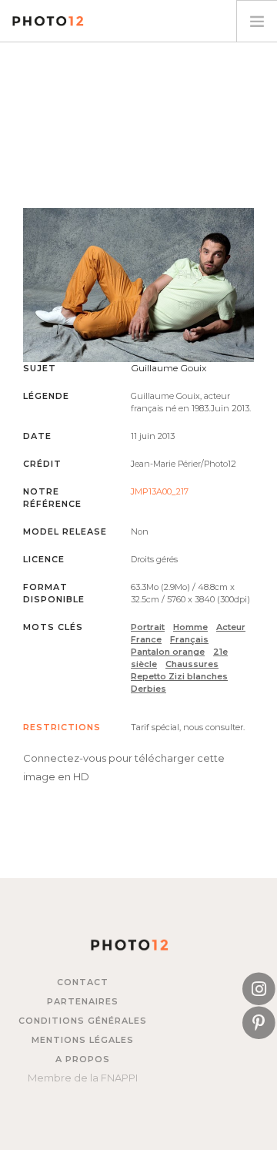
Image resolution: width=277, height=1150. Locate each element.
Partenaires (82, 1001)
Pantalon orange (168, 651)
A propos (82, 1059)
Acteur (230, 627)
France (146, 639)
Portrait (148, 627)
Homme (190, 627)
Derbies (148, 688)
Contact (82, 982)
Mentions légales (83, 1039)
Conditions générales (82, 1020)
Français (189, 639)
